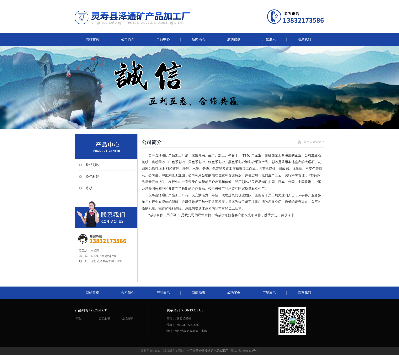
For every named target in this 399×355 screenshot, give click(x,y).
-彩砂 (78, 318)
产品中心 (163, 39)
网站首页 (92, 39)
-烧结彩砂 (127, 318)
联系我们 (304, 39)
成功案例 (233, 39)
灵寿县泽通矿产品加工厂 (212, 350)
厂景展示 (269, 39)
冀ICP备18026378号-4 (244, 350)
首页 (306, 142)
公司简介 (127, 39)
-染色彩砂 (104, 318)
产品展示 (163, 292)
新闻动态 (198, 39)
